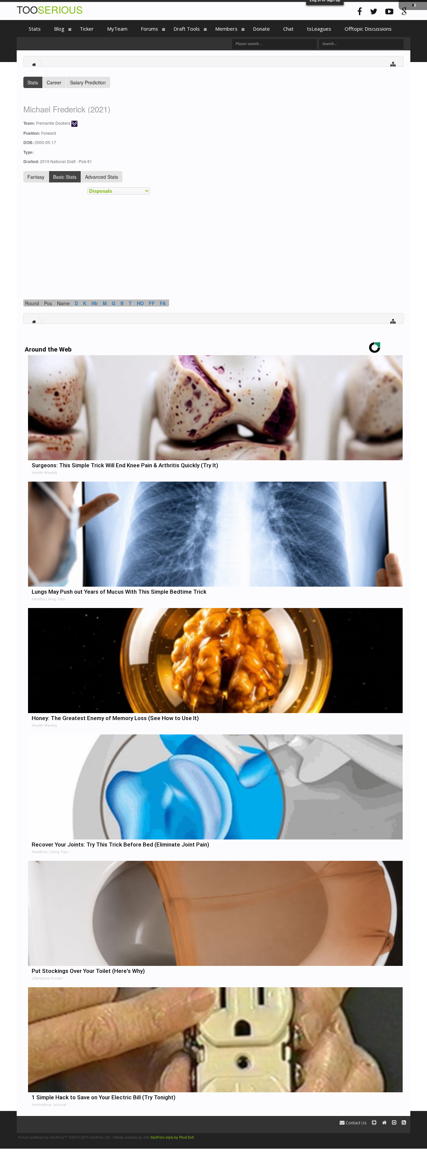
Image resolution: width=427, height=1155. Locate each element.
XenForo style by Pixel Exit (172, 1137)
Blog (59, 28)
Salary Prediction (88, 82)
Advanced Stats (101, 176)
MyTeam (117, 28)
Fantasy (35, 176)
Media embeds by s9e (131, 1137)
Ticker (87, 28)
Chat (288, 28)
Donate (261, 28)
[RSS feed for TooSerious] (404, 1122)
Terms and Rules (395, 1137)
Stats (32, 82)
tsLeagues (319, 28)
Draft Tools (186, 28)
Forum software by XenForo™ (64, 1137)
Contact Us (355, 1123)
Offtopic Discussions (368, 28)
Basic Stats (64, 176)
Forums (149, 28)
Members (226, 28)
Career (54, 82)
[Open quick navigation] (393, 63)
